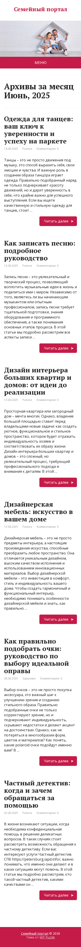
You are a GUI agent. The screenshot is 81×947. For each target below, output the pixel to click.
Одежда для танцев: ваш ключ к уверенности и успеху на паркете (38, 129)
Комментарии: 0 (47, 149)
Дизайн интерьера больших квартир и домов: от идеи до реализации (37, 381)
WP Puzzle (47, 937)
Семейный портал (40, 9)
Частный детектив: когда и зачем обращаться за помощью (37, 794)
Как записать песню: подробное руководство (39, 250)
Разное (27, 149)
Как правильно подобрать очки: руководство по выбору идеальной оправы (36, 656)
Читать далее (56, 221)
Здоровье (29, 678)
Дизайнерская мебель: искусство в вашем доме (38, 511)
